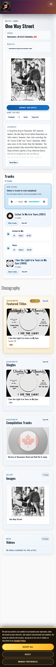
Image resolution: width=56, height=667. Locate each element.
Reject (28, 654)
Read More (13, 162)
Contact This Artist (28, 107)
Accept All (28, 647)
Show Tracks (12, 272)
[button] (6, 329)
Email (26, 117)
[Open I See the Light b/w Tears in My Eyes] (9, 263)
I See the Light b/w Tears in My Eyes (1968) (31, 261)
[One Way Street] (28, 501)
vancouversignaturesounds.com (20, 48)
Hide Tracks (12, 223)
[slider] (16, 201)
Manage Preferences (28, 661)
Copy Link (35, 117)
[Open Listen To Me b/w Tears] (9, 215)
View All (24, 223)
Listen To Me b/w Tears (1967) (30, 214)
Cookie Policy (20, 640)
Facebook (11, 117)
